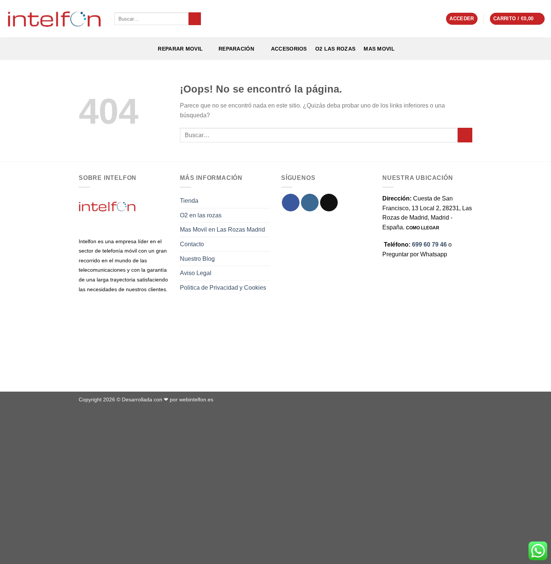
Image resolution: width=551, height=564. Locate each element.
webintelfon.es (196, 399)
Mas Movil (379, 49)
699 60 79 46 (429, 244)
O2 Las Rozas (335, 49)
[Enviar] (195, 18)
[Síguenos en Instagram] (310, 202)
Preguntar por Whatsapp (414, 254)
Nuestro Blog (197, 259)
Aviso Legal (195, 273)
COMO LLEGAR (422, 227)
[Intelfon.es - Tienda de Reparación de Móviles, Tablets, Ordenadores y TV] (54, 18)
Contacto (192, 244)
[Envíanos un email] (329, 202)
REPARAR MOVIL (179, 49)
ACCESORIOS (287, 49)
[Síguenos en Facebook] (290, 202)
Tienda (189, 200)
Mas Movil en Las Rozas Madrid (222, 229)
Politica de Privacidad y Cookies (223, 287)
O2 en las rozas (201, 215)
